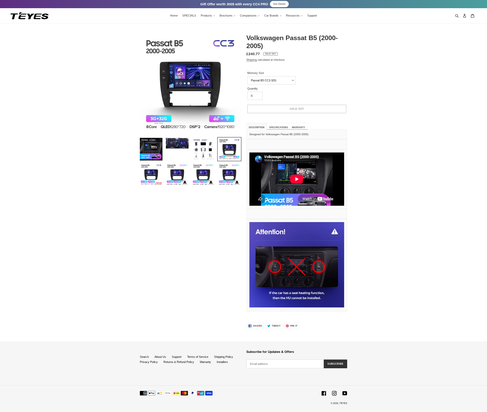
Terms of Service (197, 356)
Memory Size (255, 73)
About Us (160, 356)
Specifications (278, 127)
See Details (279, 3)
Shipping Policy (223, 356)
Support (176, 356)
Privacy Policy (149, 362)
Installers (222, 362)
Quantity (252, 88)
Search (144, 356)
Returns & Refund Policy (178, 362)
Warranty (298, 127)
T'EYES (343, 403)
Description (256, 127)
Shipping (251, 59)
